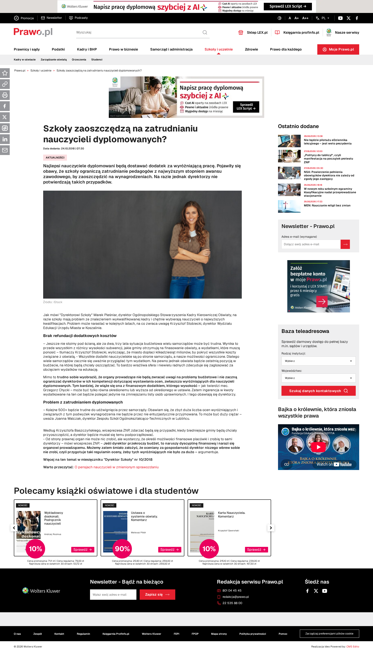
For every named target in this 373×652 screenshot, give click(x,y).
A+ (296, 18)
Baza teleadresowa (305, 331)
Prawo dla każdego (286, 49)
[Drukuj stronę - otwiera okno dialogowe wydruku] (5, 95)
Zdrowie (251, 49)
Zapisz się (154, 594)
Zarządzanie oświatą (54, 59)
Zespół (37, 633)
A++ (305, 18)
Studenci (96, 59)
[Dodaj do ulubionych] (5, 73)
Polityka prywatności (252, 633)
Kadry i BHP (87, 49)
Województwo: (291, 371)
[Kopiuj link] (5, 84)
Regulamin (83, 633)
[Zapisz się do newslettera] (345, 244)
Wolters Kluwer (151, 633)
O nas (17, 633)
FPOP (195, 633)
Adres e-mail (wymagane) (299, 237)
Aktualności (55, 157)
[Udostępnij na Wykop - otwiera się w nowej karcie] (5, 128)
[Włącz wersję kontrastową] (279, 18)
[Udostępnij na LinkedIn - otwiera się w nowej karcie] (5, 139)
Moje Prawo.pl (344, 50)
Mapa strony (219, 633)
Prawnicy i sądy (27, 49)
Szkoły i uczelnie (219, 49)
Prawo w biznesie (123, 49)
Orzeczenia (79, 59)
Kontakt (59, 633)
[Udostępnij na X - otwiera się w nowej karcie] (5, 117)
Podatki (58, 49)
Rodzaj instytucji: (293, 353)
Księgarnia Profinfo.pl (116, 633)
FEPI (176, 633)
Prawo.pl (19, 70)
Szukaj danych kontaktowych (315, 391)
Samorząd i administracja (171, 49)
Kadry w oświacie (25, 59)
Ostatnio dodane (298, 126)
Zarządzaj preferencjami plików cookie (329, 633)
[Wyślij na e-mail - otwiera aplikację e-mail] (5, 150)
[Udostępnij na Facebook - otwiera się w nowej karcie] (5, 106)
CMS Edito (352, 646)
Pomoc (283, 633)
